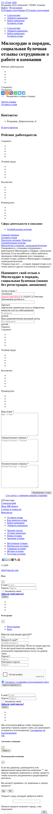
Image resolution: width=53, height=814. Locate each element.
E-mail (4, 585)
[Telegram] (23, 93)
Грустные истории (16, 554)
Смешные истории (16, 548)
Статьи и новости (11, 509)
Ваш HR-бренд (9, 506)
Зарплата (5, 305)
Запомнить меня (12, 591)
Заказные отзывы (15, 538)
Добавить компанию (17, 18)
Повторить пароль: (10, 662)
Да (3, 791)
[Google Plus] (18, 560)
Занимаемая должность (12, 299)
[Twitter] (6, 560)
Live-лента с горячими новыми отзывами (26, 495)
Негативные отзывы (17, 543)
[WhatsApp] (15, 93)
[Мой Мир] (12, 560)
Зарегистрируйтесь (10, 296)
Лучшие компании (16, 533)
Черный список (15, 530)
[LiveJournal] (15, 560)
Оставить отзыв (15, 23)
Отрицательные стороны (14, 437)
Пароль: (5, 656)
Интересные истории (17, 546)
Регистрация (15, 7)
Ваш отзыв (7, 411)
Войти (4, 7)
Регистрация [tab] (13, 626)
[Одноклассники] (7, 93)
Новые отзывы (14, 535)
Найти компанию (16, 20)
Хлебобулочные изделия (19, 229)
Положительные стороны (15, 463)
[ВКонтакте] (3, 93)
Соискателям (13, 15)
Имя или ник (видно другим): (16, 634)
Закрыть (6, 750)
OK (3, 735)
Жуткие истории (15, 551)
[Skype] (19, 93)
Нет (10, 791)
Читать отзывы (8, 102)
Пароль (5, 588)
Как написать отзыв (17, 520)
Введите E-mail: (9, 640)
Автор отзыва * (9, 291)
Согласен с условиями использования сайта (27, 682)
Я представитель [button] (9, 127)
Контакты (6, 512)
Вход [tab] (9, 629)
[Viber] (11, 93)
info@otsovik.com (9, 570)
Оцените (5, 327)
